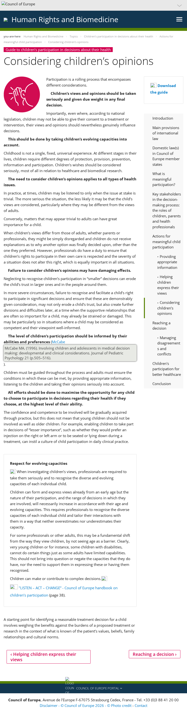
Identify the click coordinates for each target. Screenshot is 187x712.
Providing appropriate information (167, 262)
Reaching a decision (161, 325)
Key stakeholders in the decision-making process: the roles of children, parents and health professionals (166, 210)
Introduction (162, 118)
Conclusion (161, 383)
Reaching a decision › (155, 654)
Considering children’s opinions (168, 308)
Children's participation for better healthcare (166, 369)
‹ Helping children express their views (43, 656)
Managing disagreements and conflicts (168, 346)
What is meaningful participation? (163, 179)
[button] (93, 5)
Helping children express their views (168, 285)
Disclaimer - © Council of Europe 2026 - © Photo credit (86, 705)
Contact (141, 705)
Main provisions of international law (165, 133)
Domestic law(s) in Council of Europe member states (166, 156)
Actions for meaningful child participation (166, 241)
